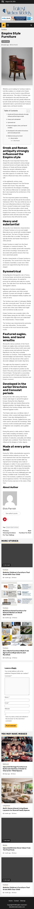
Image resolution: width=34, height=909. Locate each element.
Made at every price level (15, 136)
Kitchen (5, 845)
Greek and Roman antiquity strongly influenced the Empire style (18, 115)
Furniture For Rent (25, 532)
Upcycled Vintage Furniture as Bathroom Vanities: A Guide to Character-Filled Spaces (15, 769)
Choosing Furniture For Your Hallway (9, 533)
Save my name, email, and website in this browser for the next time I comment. (16, 719)
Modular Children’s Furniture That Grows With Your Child (16, 573)
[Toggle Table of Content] (27, 111)
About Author (14, 138)
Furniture (4, 29)
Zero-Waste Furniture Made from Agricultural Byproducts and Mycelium (16, 653)
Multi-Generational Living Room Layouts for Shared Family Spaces (16, 809)
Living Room (6, 805)
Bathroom (6, 764)
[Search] (31, 25)
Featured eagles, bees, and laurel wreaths (17, 126)
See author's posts (11, 513)
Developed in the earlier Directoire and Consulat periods (18, 131)
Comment (8, 676)
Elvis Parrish (14, 45)
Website (7, 709)
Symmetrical (11, 122)
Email (7, 703)
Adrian (15, 577)
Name (7, 697)
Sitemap (22, 901)
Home (11, 901)
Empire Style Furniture (12, 527)
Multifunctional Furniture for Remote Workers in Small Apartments (14, 613)
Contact (16, 901)
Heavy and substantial (14, 119)
